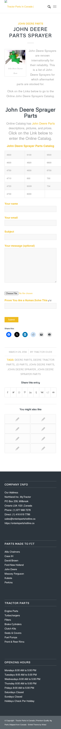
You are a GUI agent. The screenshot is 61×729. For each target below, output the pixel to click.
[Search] (47, 6)
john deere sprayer (21, 369)
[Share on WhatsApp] (19, 392)
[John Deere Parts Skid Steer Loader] (43, 419)
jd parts (22, 364)
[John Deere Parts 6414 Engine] (17, 419)
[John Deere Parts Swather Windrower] (17, 448)
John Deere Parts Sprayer (30, 32)
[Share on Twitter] (13, 392)
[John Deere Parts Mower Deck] (43, 429)
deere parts (23, 359)
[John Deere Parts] (43, 438)
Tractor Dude (43, 351)
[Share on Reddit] (47, 392)
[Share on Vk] (42, 392)
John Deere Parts (30, 23)
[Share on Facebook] (7, 392)
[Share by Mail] (53, 392)
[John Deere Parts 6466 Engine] (43, 448)
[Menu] (54, 6)
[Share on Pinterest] (25, 392)
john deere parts (41, 364)
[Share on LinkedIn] (30, 392)
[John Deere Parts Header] (17, 429)
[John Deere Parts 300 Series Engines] (17, 438)
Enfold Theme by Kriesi (37, 724)
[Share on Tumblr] (36, 392)
